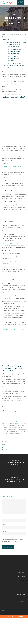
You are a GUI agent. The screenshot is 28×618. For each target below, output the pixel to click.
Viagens (24, 584)
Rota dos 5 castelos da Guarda (13, 44)
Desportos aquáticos (21, 580)
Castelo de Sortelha (13, 48)
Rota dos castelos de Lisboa (13, 55)
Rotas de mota (5, 447)
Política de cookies (22, 598)
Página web (4, 531)
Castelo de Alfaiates (13, 53)
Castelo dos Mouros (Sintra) (15, 58)
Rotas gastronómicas (6, 449)
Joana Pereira (14, 421)
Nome (4, 518)
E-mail (4, 524)
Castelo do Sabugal (13, 46)
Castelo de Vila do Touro (14, 49)
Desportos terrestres (21, 572)
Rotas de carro (5, 446)
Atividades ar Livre (6, 34)
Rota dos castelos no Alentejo (13, 62)
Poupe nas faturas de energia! (15, 616)
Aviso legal (23, 601)
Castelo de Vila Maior (14, 51)
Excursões (14, 14)
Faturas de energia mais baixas (20, 2)
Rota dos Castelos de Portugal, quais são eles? (15, 42)
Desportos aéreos (22, 576)
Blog (25, 587)
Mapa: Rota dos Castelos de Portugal (15, 63)
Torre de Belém (12, 60)
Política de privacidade (21, 594)
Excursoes (4, 444)
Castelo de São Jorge (14, 56)
